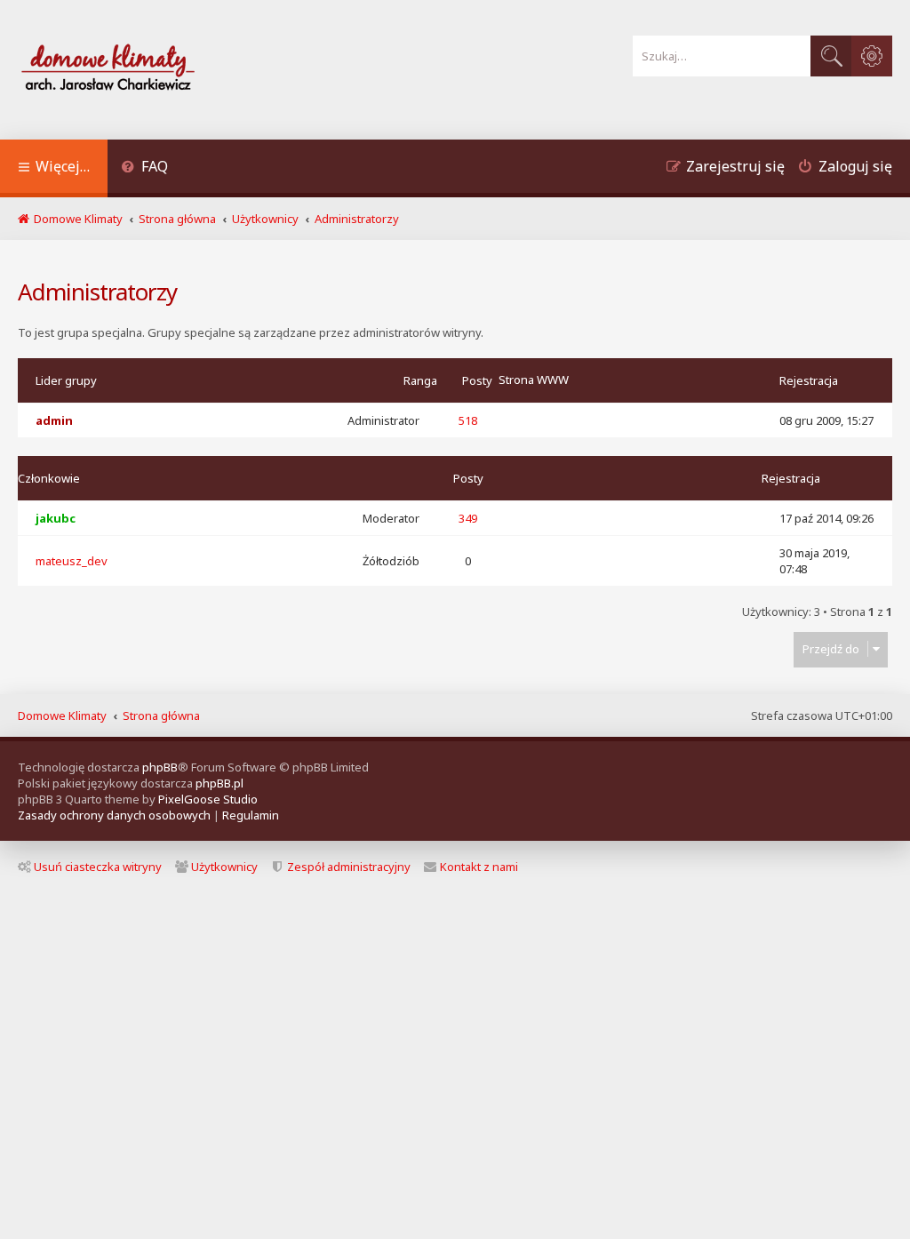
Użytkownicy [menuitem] (224, 867)
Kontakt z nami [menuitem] (479, 867)
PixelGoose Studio (208, 799)
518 (468, 420)
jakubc (56, 518)
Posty (477, 380)
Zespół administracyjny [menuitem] (349, 867)
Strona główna (161, 715)
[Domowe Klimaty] (154, 70)
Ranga (420, 380)
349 (468, 518)
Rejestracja (808, 380)
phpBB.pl (219, 783)
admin (54, 420)
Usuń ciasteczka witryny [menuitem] (98, 867)
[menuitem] (144, 168)
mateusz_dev (72, 561)
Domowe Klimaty (62, 715)
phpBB (160, 767)
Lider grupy (66, 380)
